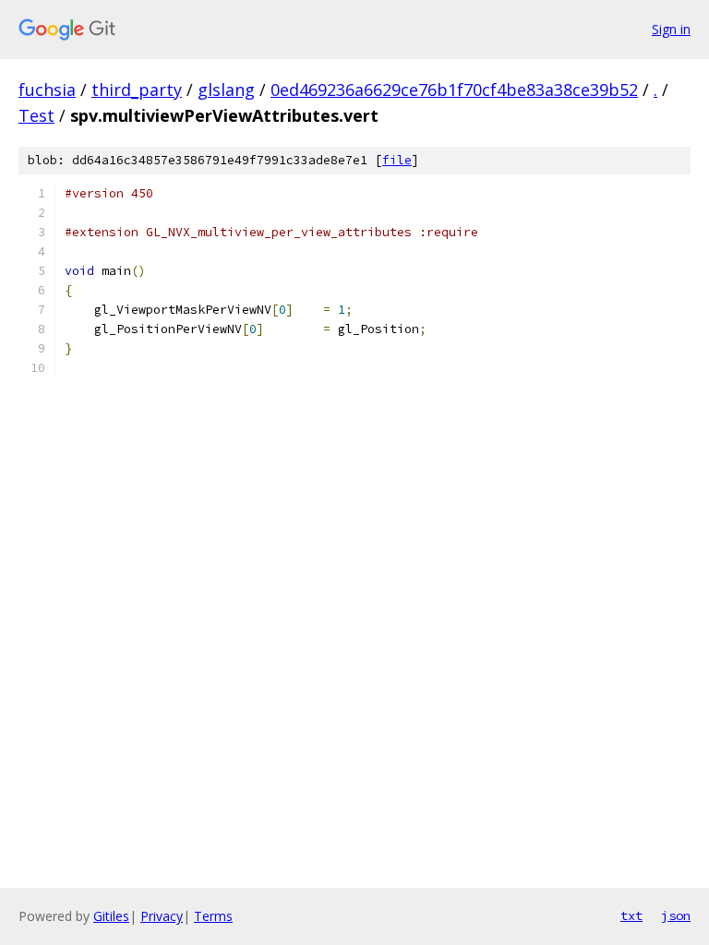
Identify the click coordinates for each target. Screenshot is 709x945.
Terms (213, 916)
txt (631, 915)
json (676, 915)
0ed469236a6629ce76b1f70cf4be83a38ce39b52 (454, 89)
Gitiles (111, 916)
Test (36, 115)
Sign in (671, 29)
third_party (136, 89)
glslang (226, 89)
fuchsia (47, 89)
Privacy (161, 916)
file (397, 160)
